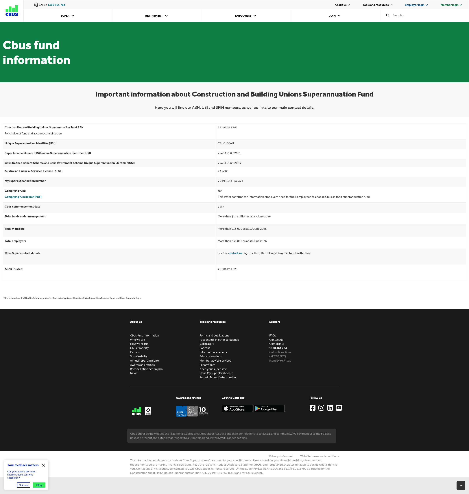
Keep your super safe (213, 369)
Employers (246, 15)
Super (68, 15)
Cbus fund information (144, 335)
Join (335, 15)
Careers (135, 352)
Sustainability (138, 356)
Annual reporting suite (144, 360)
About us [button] (136, 321)
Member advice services (215, 360)
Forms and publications (214, 335)
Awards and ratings (142, 365)
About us (343, 5)
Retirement (157, 15)
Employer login (417, 5)
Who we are (137, 339)
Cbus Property (139, 348)
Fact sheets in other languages (219, 339)
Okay (39, 485)
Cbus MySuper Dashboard (216, 373)
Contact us (276, 339)
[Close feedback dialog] (43, 465)
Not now (23, 485)
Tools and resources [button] (213, 321)
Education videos (211, 356)
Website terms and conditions (319, 456)
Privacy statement (281, 456)
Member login (452, 5)
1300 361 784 (56, 5)
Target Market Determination (218, 377)
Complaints (276, 343)
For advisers (207, 365)
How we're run (139, 343)
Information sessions (213, 352)
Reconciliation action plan (146, 369)
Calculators (207, 343)
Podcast (205, 348)
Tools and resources (378, 5)
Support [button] (274, 321)
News (133, 373)
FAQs (272, 335)
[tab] (165, 324)
